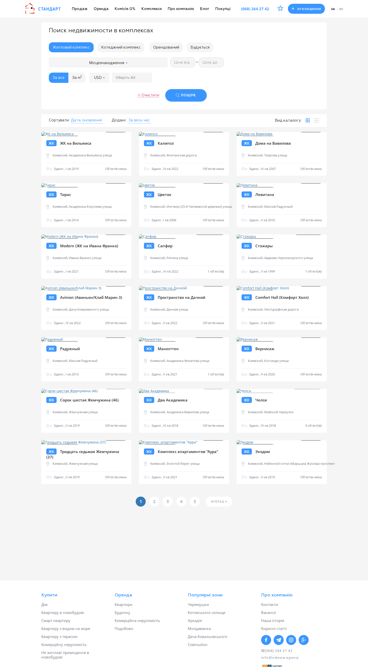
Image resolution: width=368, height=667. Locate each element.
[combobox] (132, 78)
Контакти (269, 604)
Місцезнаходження (107, 62)
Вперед (217, 501)
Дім (44, 604)
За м (77, 77)
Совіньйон (198, 644)
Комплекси (151, 9)
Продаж (80, 9)
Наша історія (272, 620)
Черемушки (198, 604)
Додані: (119, 120)
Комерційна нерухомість (137, 620)
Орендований (166, 47)
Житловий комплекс (71, 47)
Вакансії (268, 612)
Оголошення (309, 9)
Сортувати (59, 120)
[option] (86, 134)
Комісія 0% (125, 9)
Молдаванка (199, 628)
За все (59, 78)
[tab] (308, 120)
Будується (200, 47)
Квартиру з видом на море (65, 628)
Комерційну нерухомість (64, 644)
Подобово (124, 628)
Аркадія (195, 620)
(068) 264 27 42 (255, 9)
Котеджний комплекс (121, 47)
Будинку (122, 612)
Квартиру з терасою (59, 636)
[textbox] (132, 78)
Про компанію (181, 9)
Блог (204, 9)
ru (341, 9)
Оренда (101, 9)
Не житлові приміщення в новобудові (65, 654)
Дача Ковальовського (207, 636)
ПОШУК (188, 95)
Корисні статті (274, 628)
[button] (99, 78)
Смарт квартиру (55, 620)
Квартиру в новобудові (62, 612)
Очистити (150, 95)
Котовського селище (206, 612)
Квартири (123, 604)
